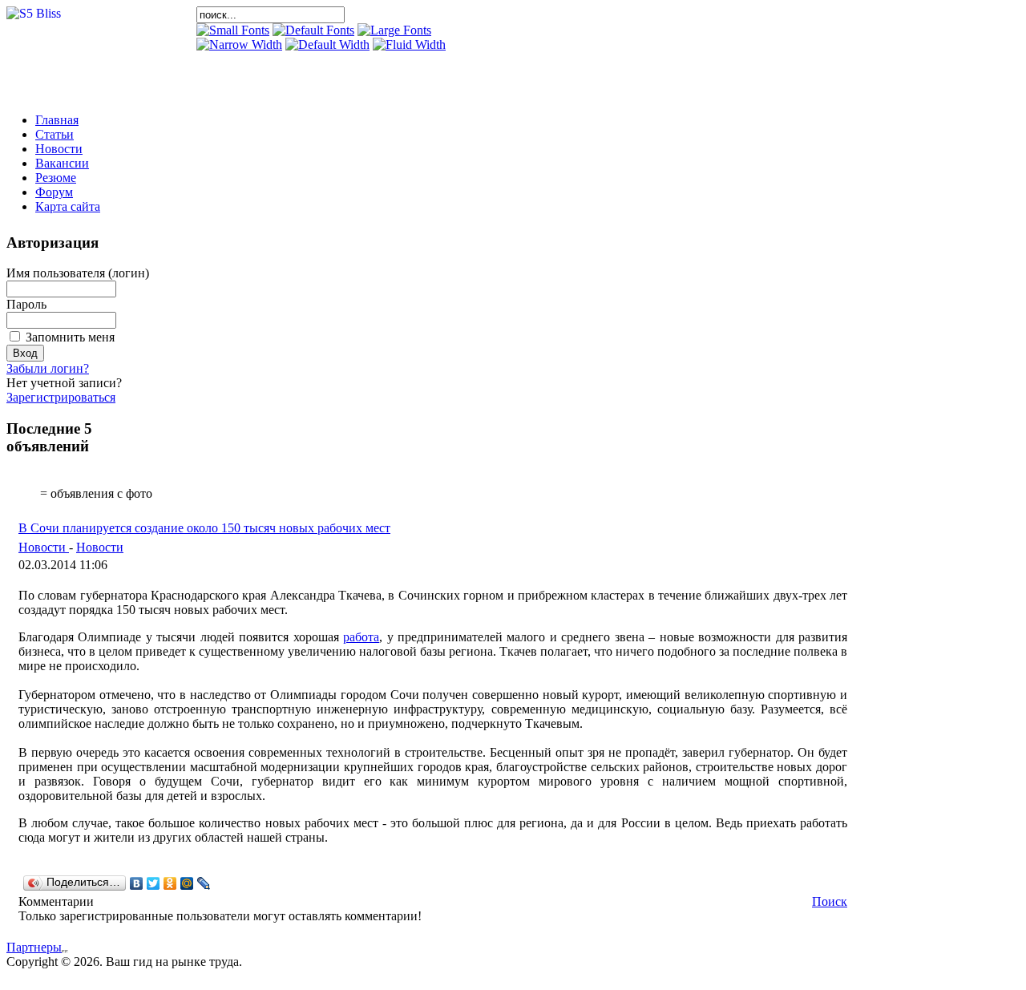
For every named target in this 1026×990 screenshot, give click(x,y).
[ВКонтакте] (136, 883)
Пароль (26, 304)
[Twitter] (153, 883)
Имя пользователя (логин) (77, 273)
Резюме (55, 177)
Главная (57, 120)
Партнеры (34, 947)
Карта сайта (67, 206)
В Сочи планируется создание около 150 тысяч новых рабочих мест (204, 528)
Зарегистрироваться (60, 397)
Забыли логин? (47, 368)
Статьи (54, 134)
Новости (59, 149)
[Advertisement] (384, 76)
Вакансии (62, 163)
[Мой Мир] (187, 883)
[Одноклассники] (170, 883)
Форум (54, 192)
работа (361, 637)
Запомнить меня (70, 337)
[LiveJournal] (204, 883)
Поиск (829, 901)
